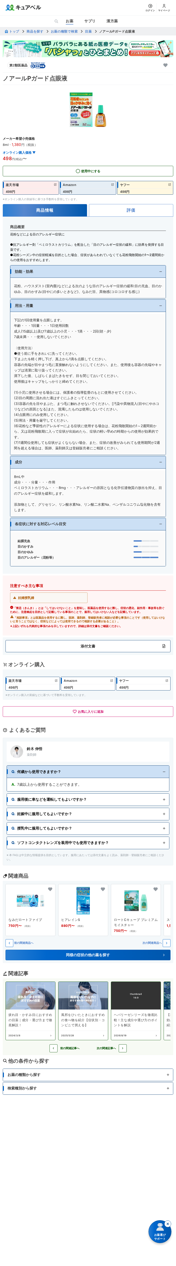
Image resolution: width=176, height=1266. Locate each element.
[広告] (88, 48)
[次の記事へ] (123, 1048)
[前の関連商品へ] (9, 943)
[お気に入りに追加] (165, 65)
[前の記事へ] (54, 1048)
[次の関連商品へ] (166, 943)
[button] (88, 271)
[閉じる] (167, 1223)
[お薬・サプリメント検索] (56, 21)
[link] (31, 188)
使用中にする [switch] (90, 171)
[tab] (45, 210)
